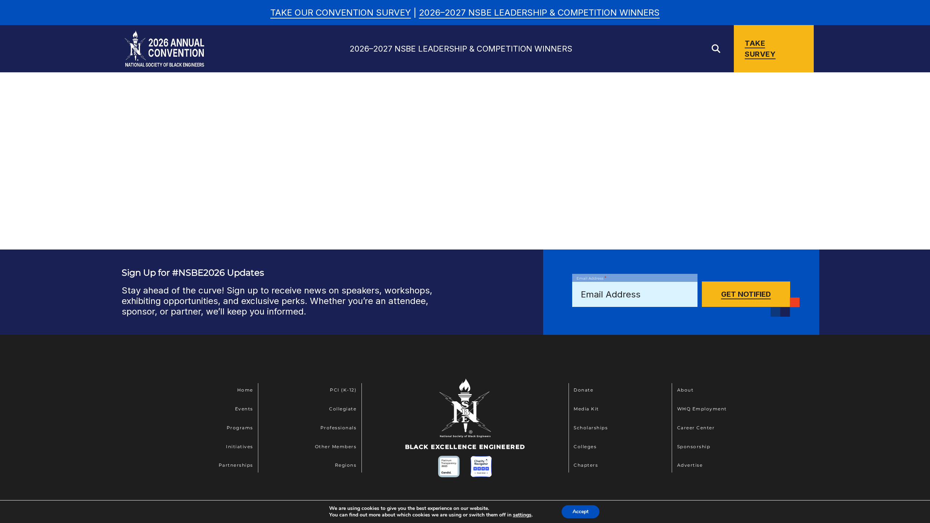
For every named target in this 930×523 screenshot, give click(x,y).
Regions (346, 465)
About (685, 390)
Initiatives (239, 446)
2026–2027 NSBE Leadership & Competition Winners (539, 12)
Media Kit (586, 408)
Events (244, 408)
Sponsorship (694, 446)
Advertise (690, 465)
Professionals (338, 427)
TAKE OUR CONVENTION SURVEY (340, 12)
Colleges (585, 446)
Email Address (591, 278)
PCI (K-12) (343, 390)
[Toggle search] (716, 48)
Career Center (696, 427)
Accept (581, 511)
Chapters (586, 465)
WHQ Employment (702, 408)
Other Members (336, 446)
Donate (583, 390)
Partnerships (236, 465)
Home (245, 390)
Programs (240, 427)
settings (522, 515)
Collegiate (342, 408)
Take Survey (760, 48)
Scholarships (591, 427)
